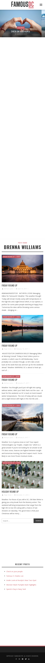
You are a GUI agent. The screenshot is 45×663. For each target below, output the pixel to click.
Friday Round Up (9, 257)
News (18, 257)
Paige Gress (8, 349)
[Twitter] (25, 659)
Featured (21, 28)
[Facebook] (16, 659)
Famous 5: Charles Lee (14, 576)
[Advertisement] (21, 542)
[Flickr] (19, 659)
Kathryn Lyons (8, 289)
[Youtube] (28, 659)
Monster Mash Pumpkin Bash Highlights (21, 585)
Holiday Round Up (10, 491)
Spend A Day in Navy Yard (16, 589)
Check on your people (20, 31)
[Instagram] (22, 659)
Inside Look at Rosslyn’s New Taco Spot (21, 580)
